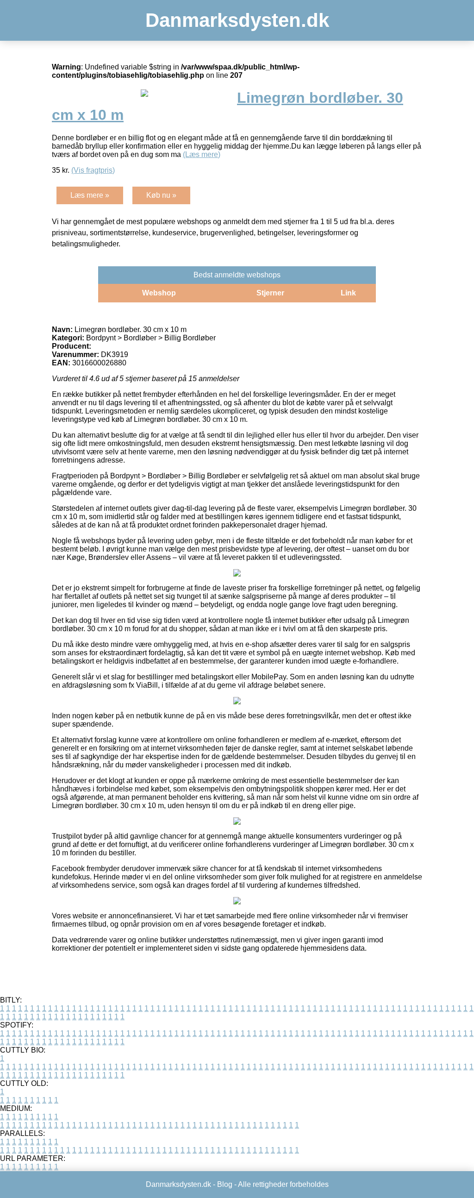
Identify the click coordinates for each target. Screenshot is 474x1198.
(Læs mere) (201, 154)
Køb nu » (161, 195)
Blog (224, 1184)
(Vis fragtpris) (93, 170)
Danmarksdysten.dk (237, 20)
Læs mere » (89, 195)
